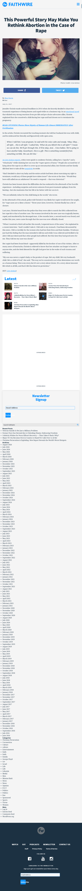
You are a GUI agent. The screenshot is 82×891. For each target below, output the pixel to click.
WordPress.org (8, 816)
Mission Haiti (7, 778)
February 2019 (8, 661)
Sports (4, 800)
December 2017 (8, 695)
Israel (4, 764)
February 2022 (8, 574)
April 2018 (6, 685)
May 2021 (6, 596)
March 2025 (7, 486)
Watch (15, 844)
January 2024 (7, 519)
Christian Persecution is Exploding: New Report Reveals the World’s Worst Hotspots (34, 440)
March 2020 (7, 630)
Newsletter (49, 844)
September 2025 (8, 471)
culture (5, 747)
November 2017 (8, 697)
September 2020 (8, 615)
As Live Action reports (11, 160)
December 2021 (8, 579)
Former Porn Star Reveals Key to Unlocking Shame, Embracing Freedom (30, 433)
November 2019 (8, 639)
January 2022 (7, 577)
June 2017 (6, 709)
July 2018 (6, 678)
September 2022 (8, 558)
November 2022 (8, 553)
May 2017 (6, 711)
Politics (5, 790)
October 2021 (7, 584)
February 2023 (8, 546)
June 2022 (6, 565)
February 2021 (8, 603)
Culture (5, 745)
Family (5, 757)
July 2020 (6, 620)
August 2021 (7, 589)
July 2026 (6, 447)
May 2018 (6, 683)
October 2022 (7, 555)
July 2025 (6, 476)
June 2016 (6, 736)
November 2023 (8, 524)
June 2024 (6, 507)
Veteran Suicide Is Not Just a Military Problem (20, 431)
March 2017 (7, 716)
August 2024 (7, 502)
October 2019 (7, 642)
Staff (26, 849)
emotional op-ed (72, 112)
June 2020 (6, 623)
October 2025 (7, 469)
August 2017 (7, 704)
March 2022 (7, 572)
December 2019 (8, 637)
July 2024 (6, 505)
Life (4, 766)
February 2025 (8, 488)
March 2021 (7, 601)
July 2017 (6, 707)
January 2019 (7, 663)
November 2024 (8, 495)
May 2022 (6, 567)
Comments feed (8, 814)
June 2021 (6, 594)
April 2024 (6, 512)
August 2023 (7, 531)
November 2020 (8, 611)
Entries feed (7, 812)
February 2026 (8, 459)
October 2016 (7, 728)
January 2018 (7, 692)
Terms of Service (51, 849)
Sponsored (6, 798)
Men (4, 776)
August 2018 (7, 675)
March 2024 (7, 514)
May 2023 (6, 538)
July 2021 (6, 591)
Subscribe (8, 415)
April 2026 (6, 454)
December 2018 (8, 666)
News (4, 781)
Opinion (5, 786)
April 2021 (6, 599)
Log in (4, 809)
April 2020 (6, 627)
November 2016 (8, 726)
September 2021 (8, 586)
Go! (3, 762)
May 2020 (6, 625)
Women (5, 805)
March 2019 (7, 659)
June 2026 (6, 449)
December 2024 (8, 493)
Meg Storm (9, 98)
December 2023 (8, 522)
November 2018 (8, 668)
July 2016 (6, 733)
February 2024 (8, 517)
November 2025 (8, 466)
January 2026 (7, 461)
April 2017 (6, 714)
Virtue (4, 802)
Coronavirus (7, 742)
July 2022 (6, 562)
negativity (29, 169)
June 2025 (6, 478)
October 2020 (7, 613)
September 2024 (8, 500)
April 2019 (6, 656)
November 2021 (8, 582)
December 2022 (8, 550)
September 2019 (8, 644)
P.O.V (4, 788)
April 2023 (6, 541)
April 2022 (6, 570)
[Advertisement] (41, 338)
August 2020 (7, 618)
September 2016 (8, 731)
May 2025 (6, 481)
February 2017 (8, 719)
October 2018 (7, 671)
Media (4, 774)
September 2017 (8, 702)
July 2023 (6, 534)
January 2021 (7, 606)
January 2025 (7, 490)
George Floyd (7, 759)
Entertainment (8, 750)
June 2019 (6, 651)
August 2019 (7, 647)
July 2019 (6, 649)
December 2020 (8, 608)
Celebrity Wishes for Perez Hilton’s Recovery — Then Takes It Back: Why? (30, 435)
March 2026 (7, 457)
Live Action (11, 271)
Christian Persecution (10, 740)
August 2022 (7, 560)
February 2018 (8, 690)
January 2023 (7, 548)
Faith (4, 752)
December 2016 (8, 724)
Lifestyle (5, 771)
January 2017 (7, 721)
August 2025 (7, 473)
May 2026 (6, 452)
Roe (3, 795)
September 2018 (8, 673)
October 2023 (7, 526)
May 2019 (6, 654)
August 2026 (7, 445)
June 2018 (6, 680)
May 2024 (6, 510)
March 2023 (7, 543)
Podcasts (34, 844)
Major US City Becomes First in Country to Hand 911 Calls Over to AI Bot (29, 438)
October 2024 (7, 498)
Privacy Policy (37, 849)
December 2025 (8, 464)
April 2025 (6, 483)
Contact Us (64, 844)
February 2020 (8, 632)
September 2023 (8, 529)
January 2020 (7, 635)
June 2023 (6, 536)
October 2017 (7, 699)
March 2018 (7, 687)
